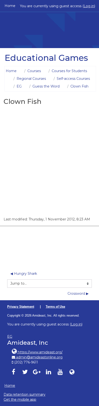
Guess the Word (46, 86)
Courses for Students (69, 71)
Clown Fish (79, 86)
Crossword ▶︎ (78, 293)
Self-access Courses (73, 78)
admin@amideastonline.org (38, 357)
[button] (89, 381)
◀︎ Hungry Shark (23, 273)
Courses (34, 71)
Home (10, 6)
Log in (89, 6)
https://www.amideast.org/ (39, 352)
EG (19, 86)
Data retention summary (24, 394)
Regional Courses (31, 78)
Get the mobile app (20, 399)
